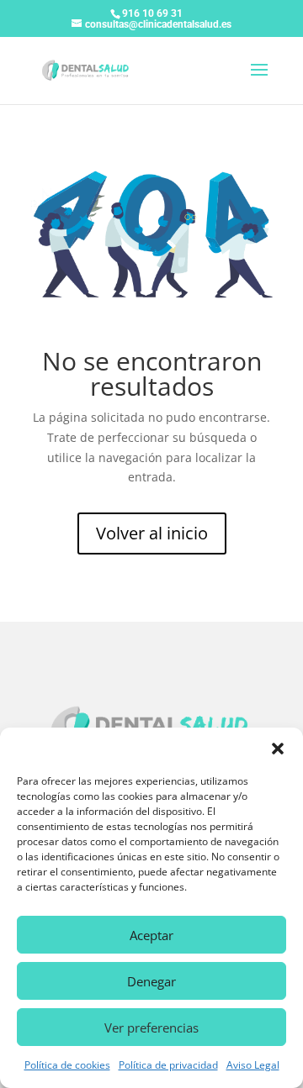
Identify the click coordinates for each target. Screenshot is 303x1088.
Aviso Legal (252, 1065)
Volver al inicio (152, 533)
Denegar (151, 981)
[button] (277, 748)
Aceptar (151, 935)
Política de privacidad (168, 1065)
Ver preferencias (151, 1027)
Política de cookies (67, 1065)
